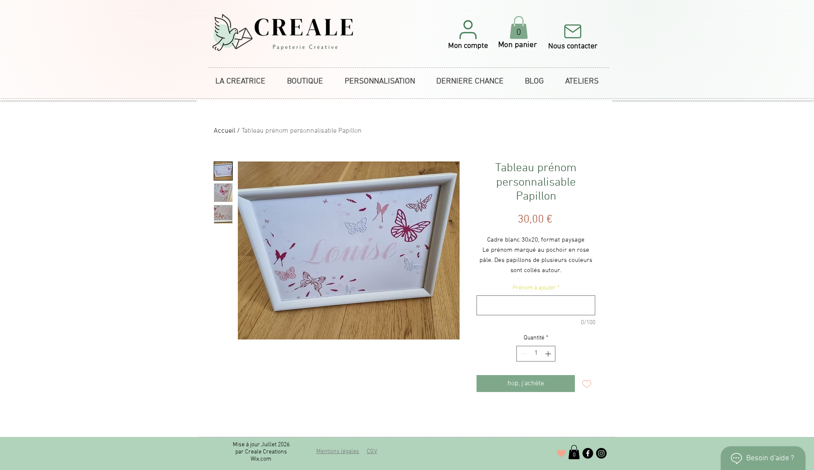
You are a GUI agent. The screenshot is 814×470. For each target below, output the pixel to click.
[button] (468, 34)
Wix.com (261, 459)
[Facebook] (588, 453)
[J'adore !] (561, 453)
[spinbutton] (536, 353)
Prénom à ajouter (536, 288)
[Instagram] (601, 453)
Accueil (224, 131)
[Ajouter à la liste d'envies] (586, 383)
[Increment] (549, 353)
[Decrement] (523, 353)
